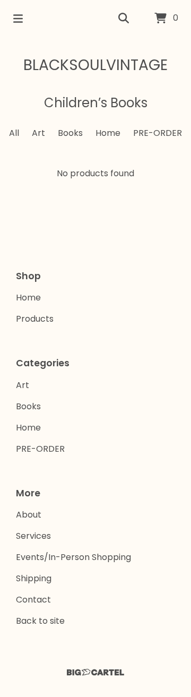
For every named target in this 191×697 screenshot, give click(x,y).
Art (38, 133)
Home (108, 133)
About (28, 515)
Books (70, 133)
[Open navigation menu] (18, 18)
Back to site (40, 621)
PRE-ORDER (157, 133)
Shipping (33, 578)
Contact (33, 599)
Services (33, 536)
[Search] (123, 18)
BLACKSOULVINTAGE (95, 65)
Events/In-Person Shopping (73, 557)
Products (35, 319)
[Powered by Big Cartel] (95, 672)
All (14, 133)
